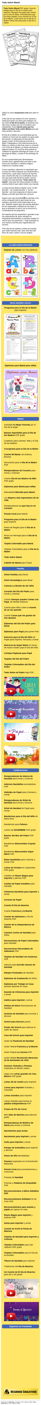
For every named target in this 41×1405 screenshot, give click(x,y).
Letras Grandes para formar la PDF (18, 1102)
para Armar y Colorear (19, 592)
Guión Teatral (21, 1046)
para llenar (16, 574)
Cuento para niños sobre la (20, 608)
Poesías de (13, 1177)
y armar (18, 1000)
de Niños (20, 978)
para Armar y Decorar (18, 801)
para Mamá (15, 514)
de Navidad (19, 973)
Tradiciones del (18, 1266)
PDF (18, 950)
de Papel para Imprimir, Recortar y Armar (21, 638)
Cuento (18, 911)
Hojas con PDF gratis (20, 1075)
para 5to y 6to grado (19, 1273)
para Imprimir (20, 309)
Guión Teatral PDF (18, 1052)
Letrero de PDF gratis (20, 830)
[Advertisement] (20, 89)
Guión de (19, 1041)
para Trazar (18, 563)
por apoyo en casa (19, 1208)
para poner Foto (21, 631)
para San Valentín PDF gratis (18, 1246)
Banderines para (15, 824)
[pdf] (24, 198)
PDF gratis (20, 434)
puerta (17, 1022)
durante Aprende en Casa (18, 985)
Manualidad (19, 492)
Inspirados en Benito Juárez (18, 1067)
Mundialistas (16, 1156)
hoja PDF (19, 672)
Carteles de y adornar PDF (18, 877)
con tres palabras (20, 250)
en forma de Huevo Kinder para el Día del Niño (21, 646)
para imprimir (19, 1261)
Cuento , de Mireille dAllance (21, 600)
